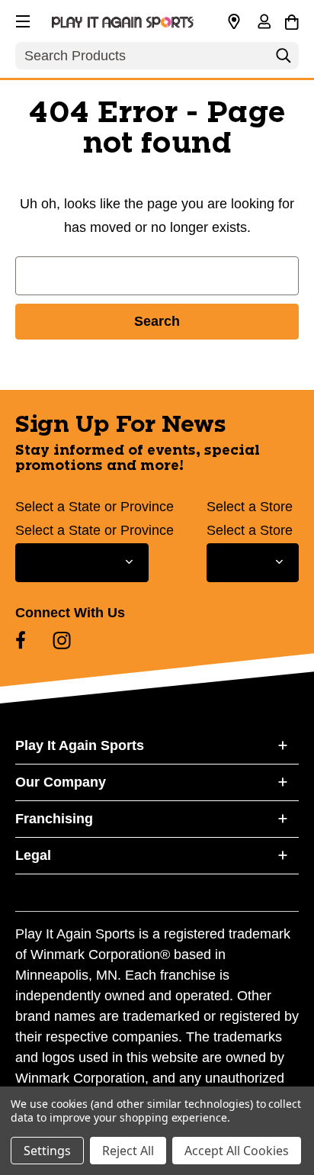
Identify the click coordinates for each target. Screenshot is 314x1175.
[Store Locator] (234, 22)
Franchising (54, 818)
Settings (47, 1150)
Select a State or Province (94, 506)
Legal (33, 855)
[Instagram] (62, 640)
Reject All (128, 1150)
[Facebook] (20, 640)
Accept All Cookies (236, 1150)
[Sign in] (264, 23)
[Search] (283, 59)
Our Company (60, 782)
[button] (21, 19)
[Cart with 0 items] (291, 20)
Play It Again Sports (79, 745)
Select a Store (250, 506)
